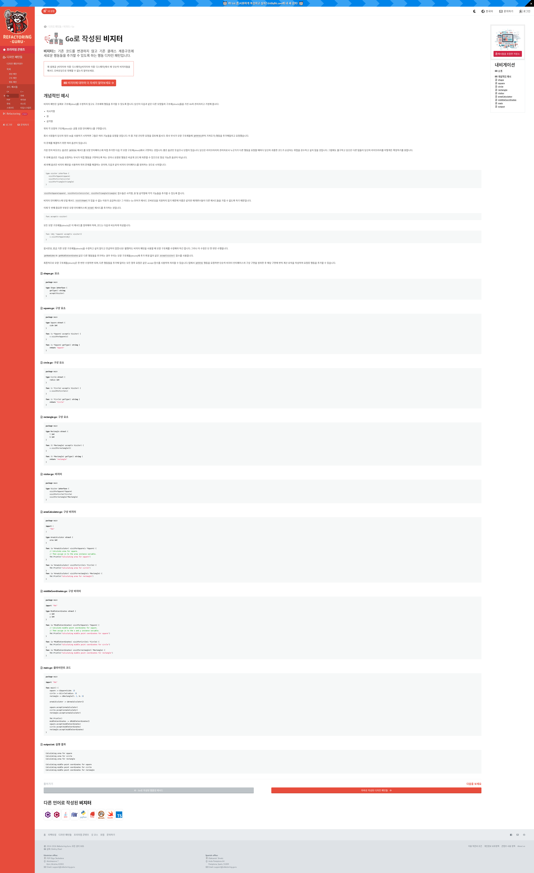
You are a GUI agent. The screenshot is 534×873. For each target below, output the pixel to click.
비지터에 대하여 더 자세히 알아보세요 (89, 83)
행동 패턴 (13, 82)
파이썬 (23, 99)
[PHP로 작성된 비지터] (74, 814)
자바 (22, 95)
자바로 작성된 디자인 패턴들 (374, 790)
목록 (9, 69)
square (501, 83)
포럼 (102, 835)
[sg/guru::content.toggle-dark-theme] (475, 11)
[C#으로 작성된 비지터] (48, 814)
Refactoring (16, 113)
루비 (8, 104)
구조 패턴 (13, 78)
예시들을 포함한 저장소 (508, 53)
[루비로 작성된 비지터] (92, 814)
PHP (8, 99)
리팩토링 (52, 835)
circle (500, 86)
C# (8, 91)
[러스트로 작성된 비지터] (101, 814)
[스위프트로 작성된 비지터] (110, 814)
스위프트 (10, 108)
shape (501, 79)
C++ (22, 91)
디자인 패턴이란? (15, 63)
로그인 (9, 124)
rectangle (502, 89)
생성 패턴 (13, 74)
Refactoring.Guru (64, 846)
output (501, 106)
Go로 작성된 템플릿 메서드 (150, 790)
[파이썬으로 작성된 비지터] (83, 814)
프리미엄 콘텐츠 (15, 49)
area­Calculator (505, 96)
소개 (500, 71)
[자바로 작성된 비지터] (65, 814)
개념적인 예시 (504, 76)
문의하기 (24, 124)
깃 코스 (94, 835)
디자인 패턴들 (54, 26)
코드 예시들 (12, 87)
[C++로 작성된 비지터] (57, 814)
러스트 (23, 104)
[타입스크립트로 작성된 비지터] (119, 814)
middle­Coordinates (507, 99)
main (500, 103)
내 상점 (51, 11)
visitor (501, 93)
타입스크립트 (25, 108)
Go (73, 26)
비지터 (66, 26)
